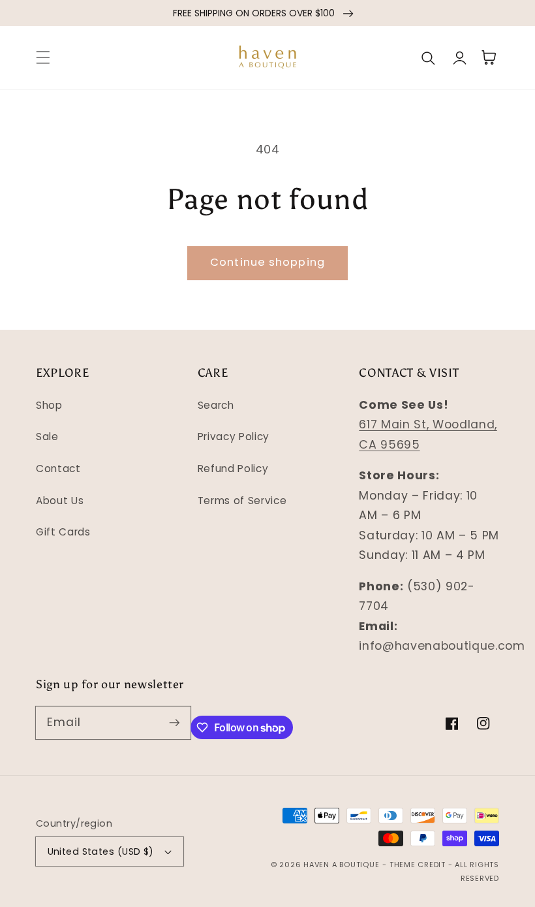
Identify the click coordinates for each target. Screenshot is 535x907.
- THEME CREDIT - (418, 864)
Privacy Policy (233, 436)
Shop (49, 405)
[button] (43, 57)
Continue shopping (267, 262)
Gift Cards (63, 532)
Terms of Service (242, 500)
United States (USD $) (101, 851)
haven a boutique (341, 864)
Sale (47, 436)
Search (216, 405)
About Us (60, 500)
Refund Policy (233, 468)
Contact (58, 468)
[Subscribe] (174, 722)
